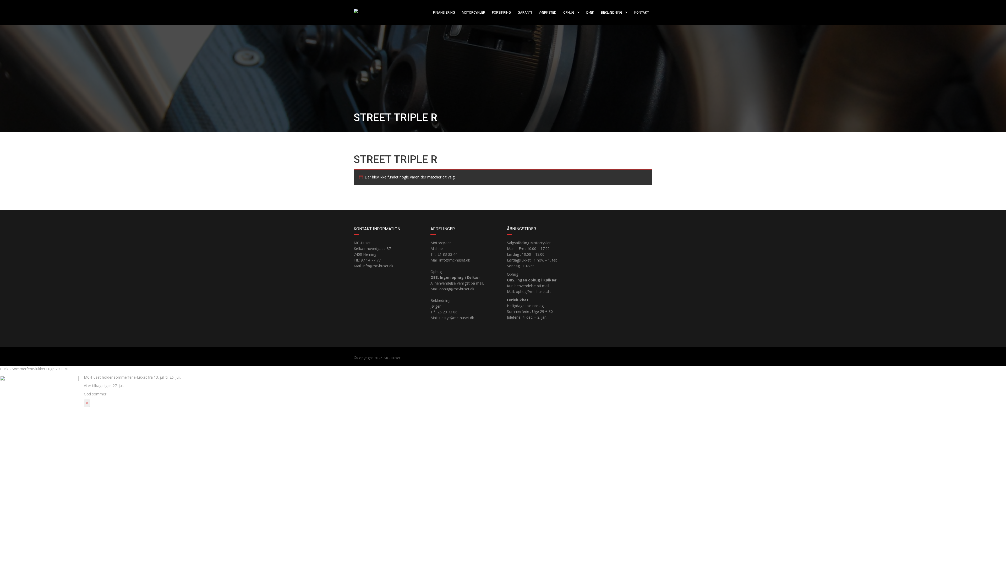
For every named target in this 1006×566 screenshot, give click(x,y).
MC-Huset (392, 357)
